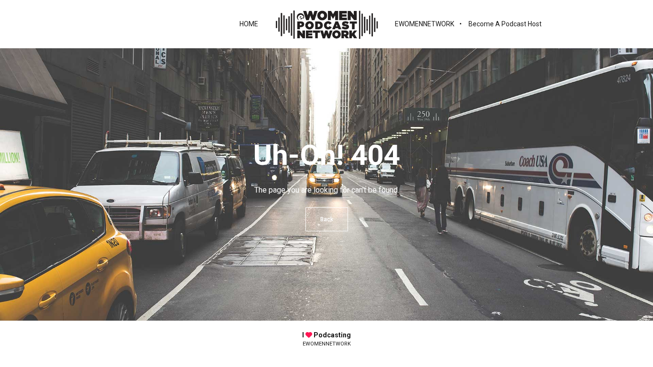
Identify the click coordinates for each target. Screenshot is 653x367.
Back (326, 219)
